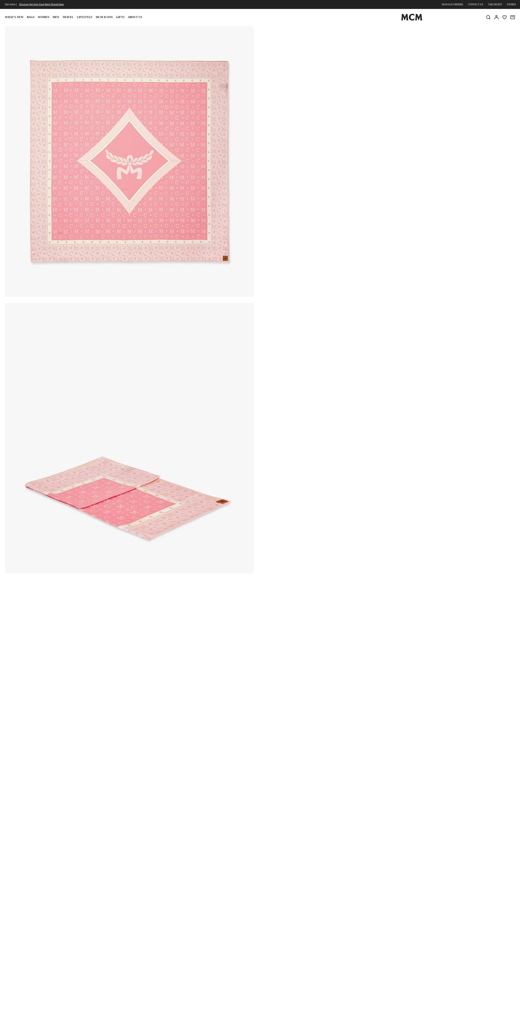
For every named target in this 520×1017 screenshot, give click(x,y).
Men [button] (56, 17)
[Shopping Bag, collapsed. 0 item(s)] (512, 17)
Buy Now (429, 86)
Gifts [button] (120, 17)
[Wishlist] (504, 17)
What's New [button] (14, 17)
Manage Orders (452, 4)
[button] (129, 161)
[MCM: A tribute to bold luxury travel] (411, 19)
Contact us (475, 4)
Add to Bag (346, 86)
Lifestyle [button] (84, 17)
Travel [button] (68, 17)
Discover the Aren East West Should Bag (41, 4)
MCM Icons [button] (104, 17)
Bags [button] (31, 17)
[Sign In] (496, 17)
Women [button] (43, 17)
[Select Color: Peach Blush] (328, 62)
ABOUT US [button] (135, 17)
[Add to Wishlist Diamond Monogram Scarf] (466, 31)
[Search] (488, 17)
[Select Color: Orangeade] (313, 61)
